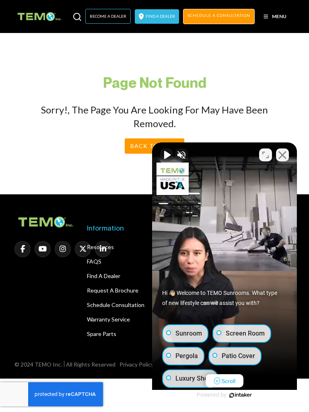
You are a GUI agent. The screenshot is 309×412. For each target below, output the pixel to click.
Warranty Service (108, 319)
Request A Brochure (112, 290)
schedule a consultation (218, 15)
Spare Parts (101, 333)
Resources (100, 246)
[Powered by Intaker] (241, 395)
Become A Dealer (108, 16)
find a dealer (160, 16)
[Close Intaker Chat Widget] (282, 154)
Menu (279, 16)
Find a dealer (103, 275)
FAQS (94, 261)
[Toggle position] (265, 154)
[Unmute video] (166, 154)
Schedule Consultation (115, 304)
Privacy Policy (136, 364)
